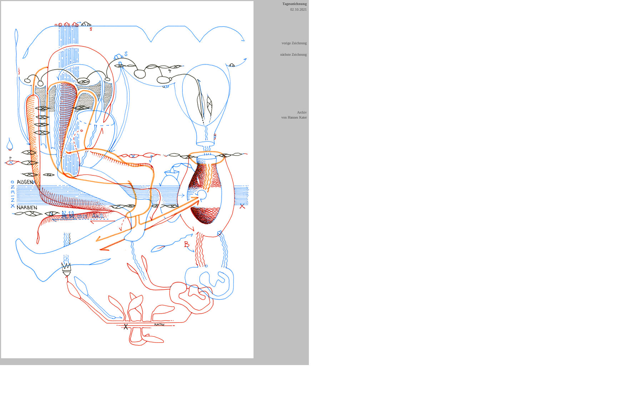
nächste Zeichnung (293, 54)
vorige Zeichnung (294, 43)
